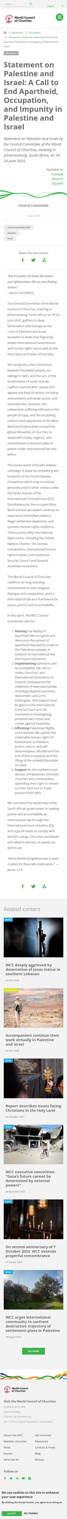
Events (8, 1453)
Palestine (11, 233)
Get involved (43, 1435)
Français (57, 174)
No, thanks (31, 1513)
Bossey (39, 1459)
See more (33, 1351)
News (7, 1447)
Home (5, 32)
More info (7, 1507)
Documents (35, 32)
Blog (38, 1453)
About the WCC (13, 1435)
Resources (17, 32)
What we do (11, 1459)
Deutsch (57, 179)
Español (57, 183)
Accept (11, 1513)
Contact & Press (45, 1447)
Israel (10, 238)
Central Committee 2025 (18, 227)
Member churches (15, 1441)
